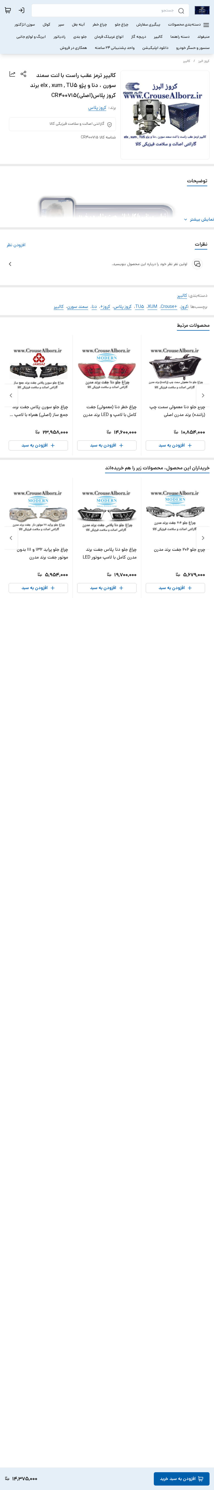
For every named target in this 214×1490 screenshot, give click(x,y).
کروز (184, 306)
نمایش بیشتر (202, 219)
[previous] (203, 395)
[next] (11, 395)
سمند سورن (77, 306)
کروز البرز (204, 61)
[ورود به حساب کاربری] (22, 10)
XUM (152, 306)
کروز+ (105, 306)
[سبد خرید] (7, 10)
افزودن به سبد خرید (178, 1479)
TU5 (139, 306)
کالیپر (186, 61)
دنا (94, 306)
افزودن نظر (16, 245)
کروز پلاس (97, 107)
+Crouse (169, 306)
